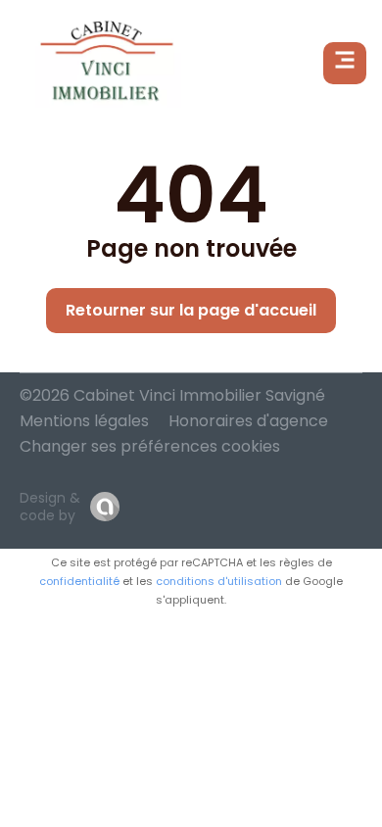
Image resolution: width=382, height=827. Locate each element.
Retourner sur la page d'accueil (191, 310)
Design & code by (50, 506)
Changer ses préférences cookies (150, 446)
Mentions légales (84, 421)
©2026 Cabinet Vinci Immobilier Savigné (172, 395)
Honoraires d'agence (248, 421)
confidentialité (79, 581)
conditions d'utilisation (219, 581)
